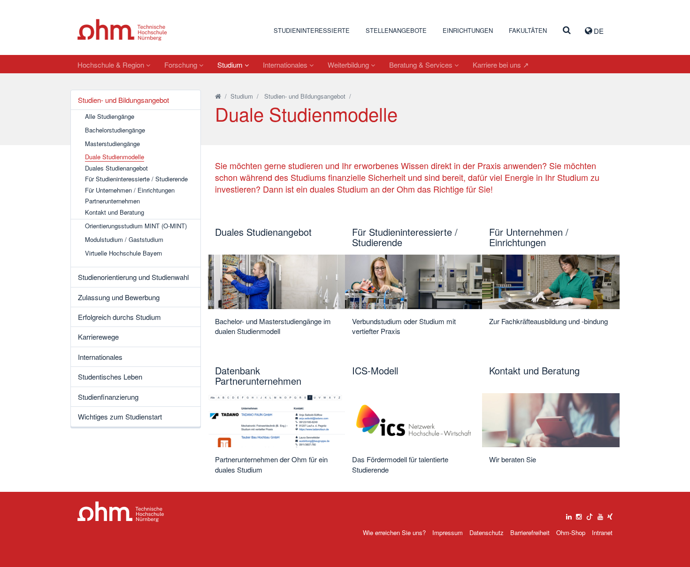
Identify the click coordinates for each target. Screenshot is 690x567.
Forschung (181, 65)
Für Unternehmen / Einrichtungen (130, 190)
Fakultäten (528, 30)
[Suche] (567, 30)
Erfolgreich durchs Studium (119, 317)
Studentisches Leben (110, 376)
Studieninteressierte (312, 30)
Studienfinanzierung (108, 397)
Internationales (286, 65)
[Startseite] (218, 96)
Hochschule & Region (111, 65)
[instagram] (579, 514)
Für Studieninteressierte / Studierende (136, 179)
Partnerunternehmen (112, 201)
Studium (231, 65)
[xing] (610, 514)
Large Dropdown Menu (120, 511)
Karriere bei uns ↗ (501, 65)
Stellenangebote (396, 30)
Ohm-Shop (570, 532)
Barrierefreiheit (530, 532)
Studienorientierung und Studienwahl (133, 277)
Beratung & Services (421, 65)
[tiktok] (589, 514)
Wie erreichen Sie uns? (394, 532)
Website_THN (122, 30)
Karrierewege (98, 337)
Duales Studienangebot (116, 168)
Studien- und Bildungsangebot (123, 100)
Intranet (602, 532)
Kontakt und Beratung (114, 212)
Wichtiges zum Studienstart (120, 416)
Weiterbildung (349, 65)
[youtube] (600, 514)
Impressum (447, 532)
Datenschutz (486, 532)
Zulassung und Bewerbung (119, 297)
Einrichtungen (468, 30)
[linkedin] (569, 514)
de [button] (598, 31)
